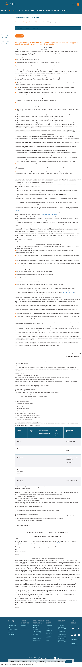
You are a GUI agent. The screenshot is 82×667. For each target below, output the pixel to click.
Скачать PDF (20, 35)
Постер (47, 628)
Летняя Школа (39, 10)
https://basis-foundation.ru (61, 542)
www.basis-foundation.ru (68, 292)
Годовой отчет (11, 634)
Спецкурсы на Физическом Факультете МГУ (62, 627)
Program (27, 28)
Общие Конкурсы (12, 10)
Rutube (78, 635)
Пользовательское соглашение (75, 640)
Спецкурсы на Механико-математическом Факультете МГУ (62, 634)
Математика (23, 628)
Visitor (19, 28)
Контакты (64, 10)
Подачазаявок (74, 4)
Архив (47, 640)
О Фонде (3, 10)
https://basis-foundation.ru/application (48, 214)
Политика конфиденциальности (76, 644)
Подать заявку (4, 35)
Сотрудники (11, 632)
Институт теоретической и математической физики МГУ (37, 632)
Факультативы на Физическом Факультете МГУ (62, 640)
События (47, 10)
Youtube (75, 635)
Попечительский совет (12, 626)
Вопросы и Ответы (5, 41)
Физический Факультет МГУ (37, 626)
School (45, 22)
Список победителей (6, 43)
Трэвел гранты (39, 22)
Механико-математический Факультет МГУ (37, 638)
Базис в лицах (55, 10)
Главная (17, 22)
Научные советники (13, 629)
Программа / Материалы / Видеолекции (49, 632)
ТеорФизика (32, 22)
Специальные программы (26, 10)
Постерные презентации (49, 637)
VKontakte (72, 635)
